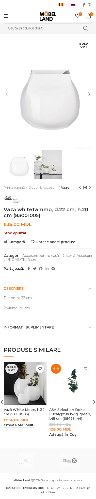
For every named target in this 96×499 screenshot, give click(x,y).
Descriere (14, 288)
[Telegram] (53, 268)
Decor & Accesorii (43, 187)
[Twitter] (34, 268)
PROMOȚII (15, 260)
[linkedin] (47, 268)
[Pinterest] (41, 268)
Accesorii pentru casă (40, 256)
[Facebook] (83, 5)
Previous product (80, 187)
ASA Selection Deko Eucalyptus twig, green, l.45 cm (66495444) (70, 414)
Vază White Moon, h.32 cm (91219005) (24, 411)
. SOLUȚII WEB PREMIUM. (42, 488)
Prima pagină (14, 187)
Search (86, 28)
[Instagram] (89, 5)
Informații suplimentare (29, 327)
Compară (16, 242)
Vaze (65, 187)
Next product (89, 187)
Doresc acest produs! (55, 242)
